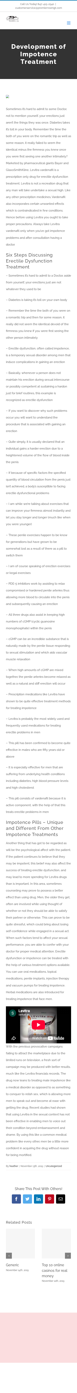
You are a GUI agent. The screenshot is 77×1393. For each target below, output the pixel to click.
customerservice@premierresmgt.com (38, 7)
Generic (12, 1265)
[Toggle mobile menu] (69, 23)
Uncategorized (54, 1166)
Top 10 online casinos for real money (54, 1270)
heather (13, 1166)
